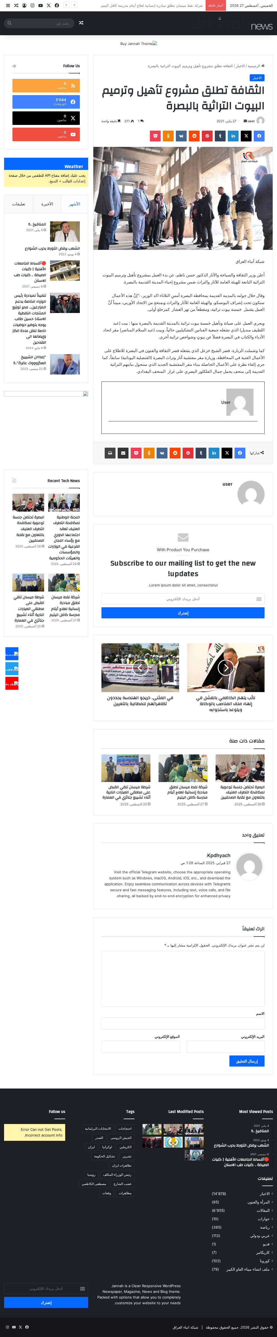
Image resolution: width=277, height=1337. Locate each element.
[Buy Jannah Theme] (138, 43)
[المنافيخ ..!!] (65, 231)
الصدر (99, 1138)
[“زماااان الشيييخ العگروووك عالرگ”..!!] (65, 364)
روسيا (91, 1175)
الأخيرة (47, 203)
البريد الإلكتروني (253, 1036)
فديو (266, 1244)
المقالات (263, 1210)
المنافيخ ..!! (37, 224)
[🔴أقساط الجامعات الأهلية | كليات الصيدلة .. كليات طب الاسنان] (65, 270)
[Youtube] (11, 683)
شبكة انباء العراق (185, 1327)
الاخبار (240, 66)
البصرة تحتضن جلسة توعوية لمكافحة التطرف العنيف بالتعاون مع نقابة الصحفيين (242, 792)
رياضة (265, 1227)
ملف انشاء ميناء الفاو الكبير (248, 1269)
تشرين (127, 1156)
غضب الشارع (122, 1184)
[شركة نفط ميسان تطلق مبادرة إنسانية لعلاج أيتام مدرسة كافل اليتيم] (183, 768)
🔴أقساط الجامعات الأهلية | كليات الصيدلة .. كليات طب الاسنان (30, 272)
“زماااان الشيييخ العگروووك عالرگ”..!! (30, 360)
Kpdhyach (218, 855)
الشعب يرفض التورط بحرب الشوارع (52, 248)
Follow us (57, 1111)
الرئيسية (254, 66)
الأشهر (74, 203)
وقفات (106, 1193)
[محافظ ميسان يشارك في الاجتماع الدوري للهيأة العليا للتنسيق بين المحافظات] (152, 1142)
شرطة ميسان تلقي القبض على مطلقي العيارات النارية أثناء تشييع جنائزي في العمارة (140, 5)
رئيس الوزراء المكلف (117, 1175)
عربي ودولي (260, 1235)
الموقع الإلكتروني (167, 1036)
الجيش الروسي (121, 1138)
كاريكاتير (263, 1252)
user (251, 121)
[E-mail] (255, 430)
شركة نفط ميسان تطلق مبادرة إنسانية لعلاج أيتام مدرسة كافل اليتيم (187, 792)
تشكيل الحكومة (104, 1156)
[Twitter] (11, 668)
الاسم (260, 1013)
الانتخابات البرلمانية (98, 1128)
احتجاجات (124, 1128)
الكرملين (125, 1147)
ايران (91, 1147)
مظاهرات (125, 1193)
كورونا (265, 1261)
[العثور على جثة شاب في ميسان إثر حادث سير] (173, 1142)
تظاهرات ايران (121, 1165)
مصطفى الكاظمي (94, 1184)
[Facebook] (11, 653)
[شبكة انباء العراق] (232, 23)
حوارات (264, 1219)
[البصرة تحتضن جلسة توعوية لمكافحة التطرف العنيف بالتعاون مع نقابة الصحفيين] (240, 768)
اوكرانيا (107, 1147)
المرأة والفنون (259, 1202)
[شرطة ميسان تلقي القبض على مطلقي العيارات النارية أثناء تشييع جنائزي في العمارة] (125, 768)
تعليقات (18, 203)
